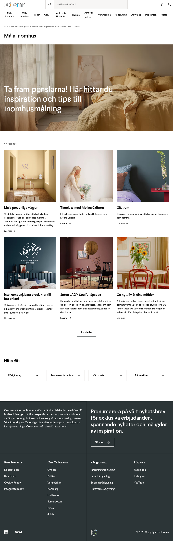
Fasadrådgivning (100, 476)
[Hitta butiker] (162, 4)
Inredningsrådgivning (103, 470)
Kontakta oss (11, 470)
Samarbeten (54, 501)
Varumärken (104, 14)
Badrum (76, 15)
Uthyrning (136, 14)
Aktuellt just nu (88, 15)
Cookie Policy (12, 482)
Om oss (51, 470)
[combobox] (90, 4)
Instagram (139, 476)
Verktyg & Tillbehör (61, 14)
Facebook (140, 470)
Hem (6, 26)
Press (50, 508)
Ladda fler (86, 332)
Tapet (37, 14)
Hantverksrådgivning (103, 489)
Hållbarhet (53, 495)
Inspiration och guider (19, 26)
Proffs (164, 14)
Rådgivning (121, 14)
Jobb (50, 514)
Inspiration (151, 14)
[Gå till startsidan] (22, 4)
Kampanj (52, 489)
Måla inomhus (9, 14)
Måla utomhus (24, 14)
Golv (46, 14)
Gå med (99, 442)
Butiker (51, 476)
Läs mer (8, 231)
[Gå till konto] (169, 4)
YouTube (139, 482)
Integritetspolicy (14, 489)
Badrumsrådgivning (102, 482)
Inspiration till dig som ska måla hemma (49, 26)
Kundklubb (10, 476)
